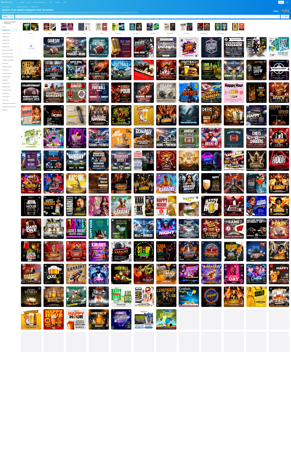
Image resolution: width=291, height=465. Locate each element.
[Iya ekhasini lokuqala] (6, 2)
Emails (11, 16)
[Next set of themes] (289, 27)
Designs (5, 16)
